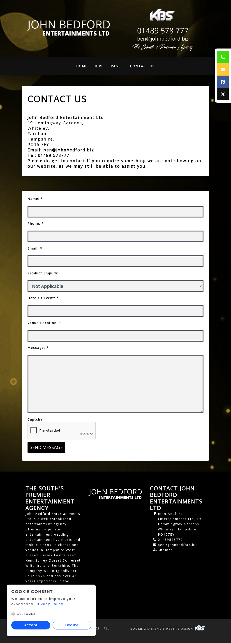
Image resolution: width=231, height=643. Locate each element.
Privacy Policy (49, 604)
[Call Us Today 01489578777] (162, 31)
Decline (72, 625)
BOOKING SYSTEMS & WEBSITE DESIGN (162, 629)
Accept (30, 625)
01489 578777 (53, 155)
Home (83, 67)
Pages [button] (117, 66)
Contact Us (142, 66)
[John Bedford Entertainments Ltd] (68, 28)
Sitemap (165, 550)
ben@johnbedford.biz (69, 150)
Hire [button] (99, 66)
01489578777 (170, 539)
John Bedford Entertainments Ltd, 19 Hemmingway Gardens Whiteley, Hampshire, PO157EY (179, 524)
